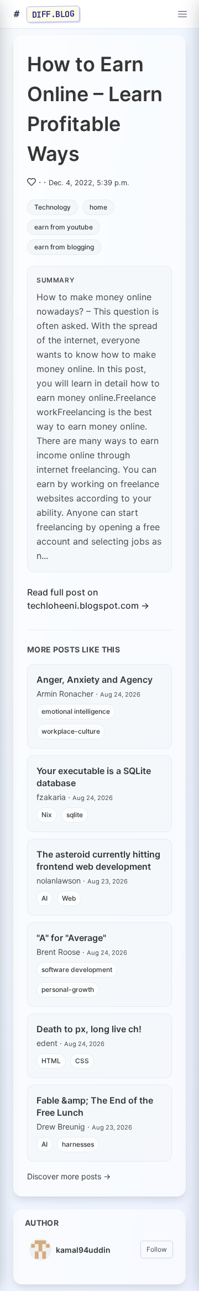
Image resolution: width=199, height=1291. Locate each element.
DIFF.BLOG (53, 14)
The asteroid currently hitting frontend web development (98, 860)
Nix (46, 815)
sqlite (74, 815)
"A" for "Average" (71, 937)
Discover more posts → (69, 1176)
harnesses (78, 1144)
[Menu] (182, 14)
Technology (52, 207)
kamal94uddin (83, 1250)
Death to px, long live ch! (89, 1028)
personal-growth (67, 989)
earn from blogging (64, 247)
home (98, 207)
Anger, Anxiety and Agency (94, 679)
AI (44, 898)
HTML (51, 1061)
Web (69, 898)
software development (76, 969)
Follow (156, 1249)
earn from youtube (63, 227)
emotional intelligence (75, 711)
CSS (82, 1061)
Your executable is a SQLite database (93, 776)
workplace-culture (70, 731)
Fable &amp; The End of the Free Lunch (94, 1106)
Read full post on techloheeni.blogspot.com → (88, 599)
